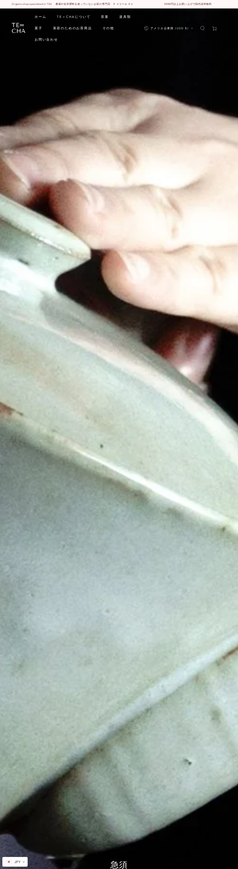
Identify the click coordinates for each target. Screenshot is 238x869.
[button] (202, 28)
